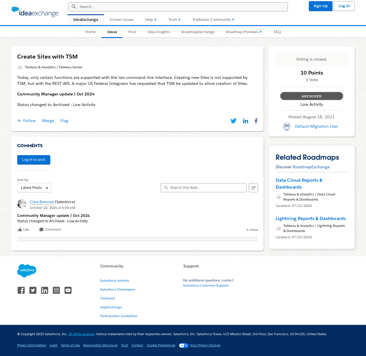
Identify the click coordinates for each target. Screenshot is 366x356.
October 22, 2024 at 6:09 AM (52, 207)
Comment (52, 229)
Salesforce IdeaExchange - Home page (34, 12)
